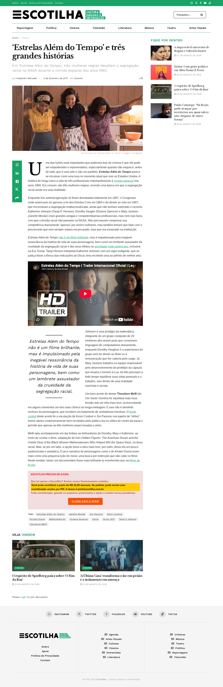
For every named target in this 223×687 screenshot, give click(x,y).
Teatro (171, 28)
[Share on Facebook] (17, 181)
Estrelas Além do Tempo (51, 514)
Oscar (95, 519)
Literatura (125, 28)
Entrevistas (114, 652)
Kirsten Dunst (37, 519)
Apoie (24, 3)
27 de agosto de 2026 (188, 55)
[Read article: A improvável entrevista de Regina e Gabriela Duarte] (161, 53)
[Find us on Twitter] (196, 3)
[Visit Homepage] (59, 14)
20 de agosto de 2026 (27, 584)
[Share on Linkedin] (17, 173)
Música (149, 28)
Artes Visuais (197, 28)
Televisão (99, 28)
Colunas (114, 643)
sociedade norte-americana (111, 246)
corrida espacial (123, 180)
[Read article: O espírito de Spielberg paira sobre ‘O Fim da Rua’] (43, 555)
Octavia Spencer (79, 519)
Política (51, 28)
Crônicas (180, 634)
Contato (59, 3)
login (23, 597)
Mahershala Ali (57, 519)
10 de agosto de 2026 (94, 584)
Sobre (15, 3)
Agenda (113, 634)
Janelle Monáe (77, 514)
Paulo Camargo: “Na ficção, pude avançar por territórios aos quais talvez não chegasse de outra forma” (191, 112)
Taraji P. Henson (128, 519)
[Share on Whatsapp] (17, 165)
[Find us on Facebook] (200, 3)
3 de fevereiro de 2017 (55, 78)
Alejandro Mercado (26, 78)
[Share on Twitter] (17, 190)
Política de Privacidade (41, 3)
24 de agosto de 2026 (188, 75)
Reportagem (25, 28)
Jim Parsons (96, 514)
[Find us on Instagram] (192, 3)
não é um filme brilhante (73, 237)
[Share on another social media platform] (17, 198)
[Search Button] (202, 14)
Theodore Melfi (38, 524)
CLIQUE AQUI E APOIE (85, 501)
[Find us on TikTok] (210, 3)
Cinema (74, 28)
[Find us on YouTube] (205, 3)
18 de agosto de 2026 (188, 124)
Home (15, 38)
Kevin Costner (115, 514)
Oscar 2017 (109, 519)
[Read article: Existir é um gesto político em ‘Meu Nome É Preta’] (161, 72)
